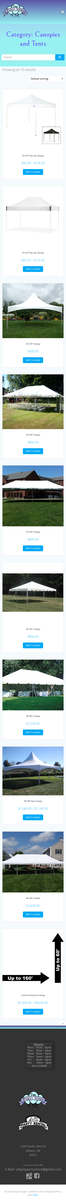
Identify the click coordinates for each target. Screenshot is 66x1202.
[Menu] (62, 12)
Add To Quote (33, 172)
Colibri (35, 1195)
